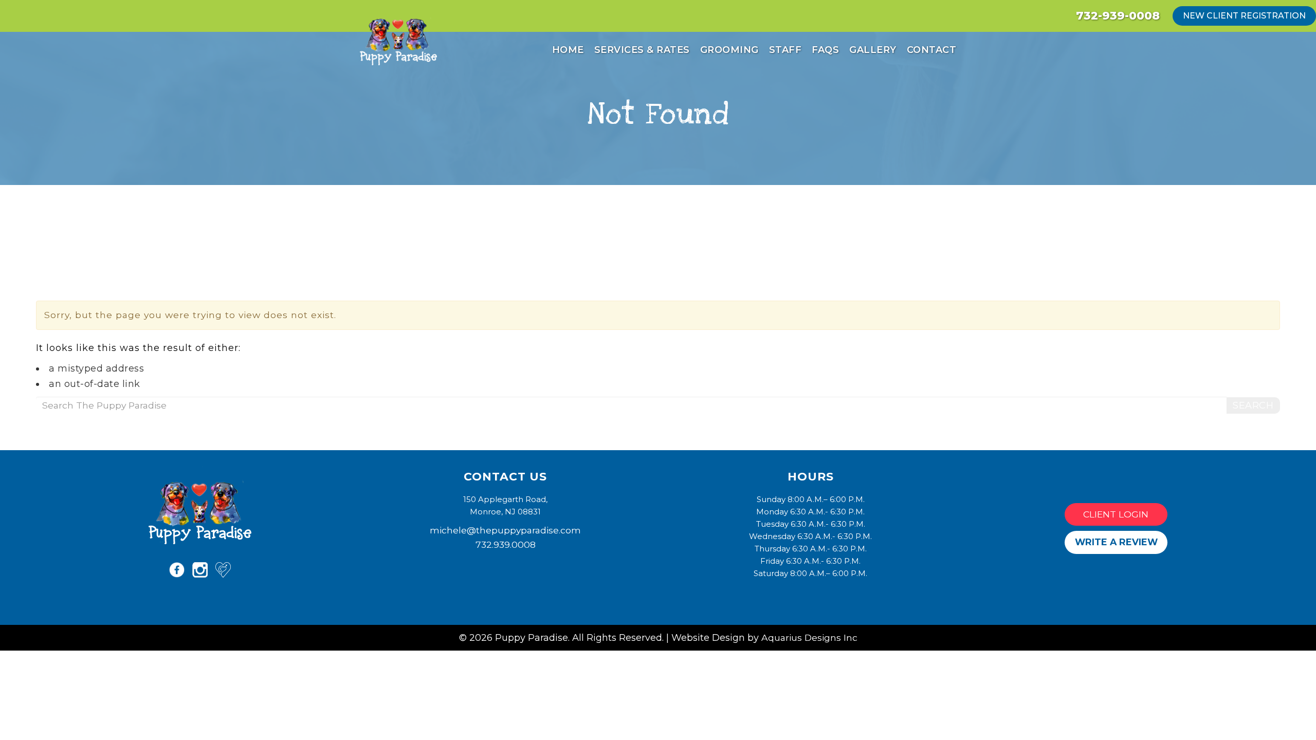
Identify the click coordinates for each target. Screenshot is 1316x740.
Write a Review (1116, 541)
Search (1253, 405)
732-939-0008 (1118, 16)
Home (568, 49)
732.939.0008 (506, 544)
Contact (932, 49)
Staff (785, 49)
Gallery (873, 49)
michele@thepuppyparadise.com (505, 530)
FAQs (825, 49)
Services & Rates (642, 49)
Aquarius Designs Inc (809, 637)
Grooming (729, 49)
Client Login (1115, 514)
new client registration (1244, 16)
